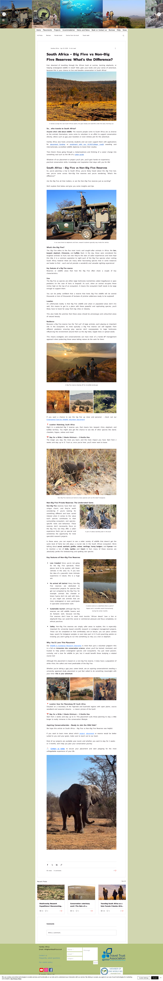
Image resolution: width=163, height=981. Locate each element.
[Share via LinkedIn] (57, 865)
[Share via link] (61, 865)
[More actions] (115, 48)
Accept (155, 978)
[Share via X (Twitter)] (52, 865)
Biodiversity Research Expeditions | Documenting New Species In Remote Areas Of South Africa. (50, 904)
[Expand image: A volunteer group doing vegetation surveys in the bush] (104, 688)
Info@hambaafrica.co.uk (53, 949)
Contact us (43, 955)
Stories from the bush (72, 35)
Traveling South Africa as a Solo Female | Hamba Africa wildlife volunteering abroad (112, 904)
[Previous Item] (4, 14)
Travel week (86, 35)
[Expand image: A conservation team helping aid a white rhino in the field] (58, 688)
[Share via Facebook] (47, 865)
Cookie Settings (143, 978)
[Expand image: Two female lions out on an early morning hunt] (58, 401)
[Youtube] (41, 970)
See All (124, 881)
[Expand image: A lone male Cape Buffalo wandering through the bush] (104, 401)
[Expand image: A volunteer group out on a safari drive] (81, 688)
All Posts (39, 35)
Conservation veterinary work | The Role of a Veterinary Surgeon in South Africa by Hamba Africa (80, 904)
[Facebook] (51, 970)
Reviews (48, 35)
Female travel (58, 35)
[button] (123, 35)
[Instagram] (46, 970)
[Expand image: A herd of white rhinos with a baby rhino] (81, 401)
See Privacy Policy (15, 979)
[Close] (161, 977)
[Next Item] (159, 14)
